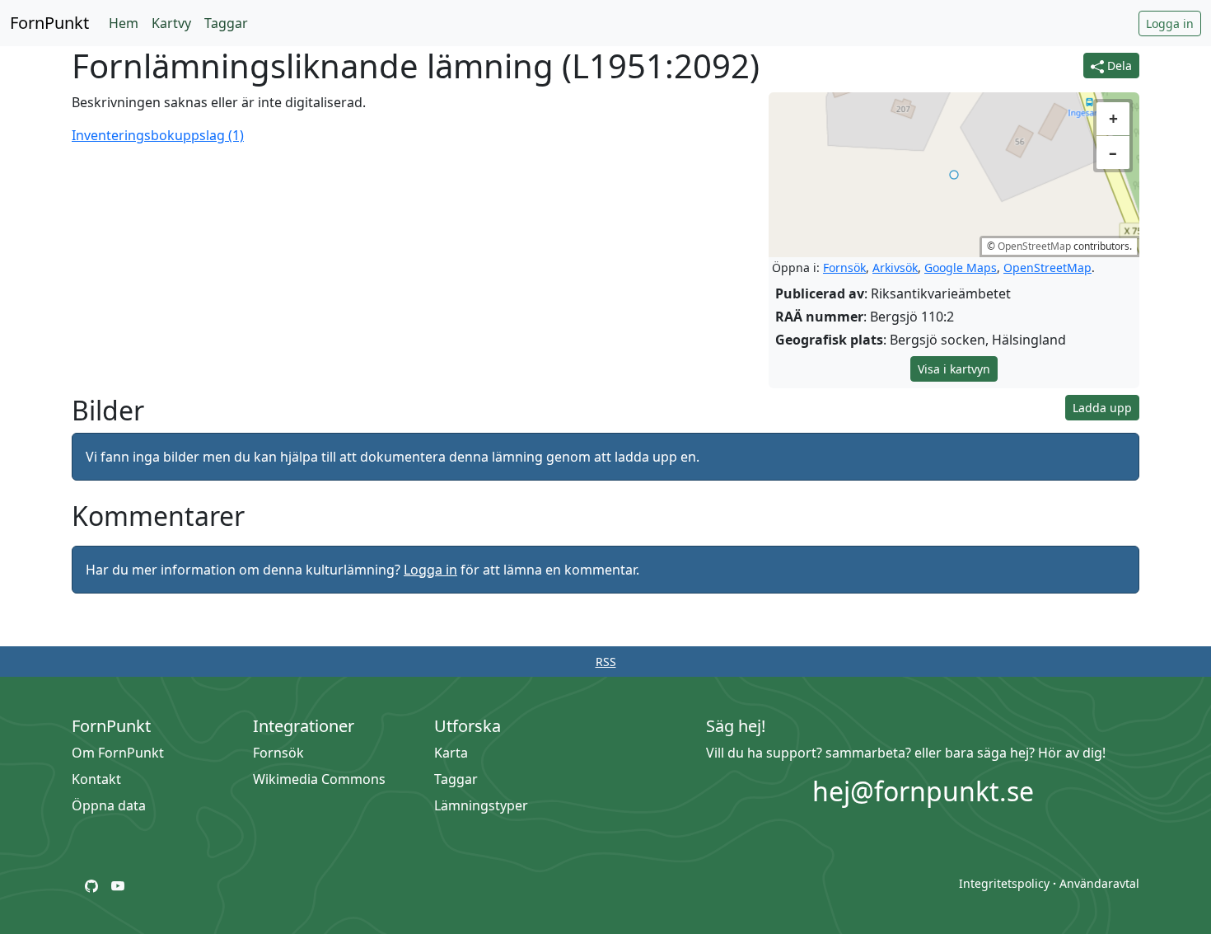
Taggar (226, 23)
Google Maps (960, 267)
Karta (451, 753)
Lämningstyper (481, 805)
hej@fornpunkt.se (923, 791)
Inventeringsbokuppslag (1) (158, 135)
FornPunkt (49, 23)
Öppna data (109, 805)
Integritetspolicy (1004, 883)
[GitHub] (91, 884)
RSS (606, 661)
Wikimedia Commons (319, 779)
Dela (1118, 65)
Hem (123, 23)
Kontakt (96, 779)
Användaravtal (1099, 883)
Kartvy (171, 23)
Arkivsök (895, 267)
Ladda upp (1102, 407)
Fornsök (844, 267)
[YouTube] (117, 884)
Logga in (1170, 23)
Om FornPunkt (118, 753)
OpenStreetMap (1034, 246)
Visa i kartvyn (954, 369)
